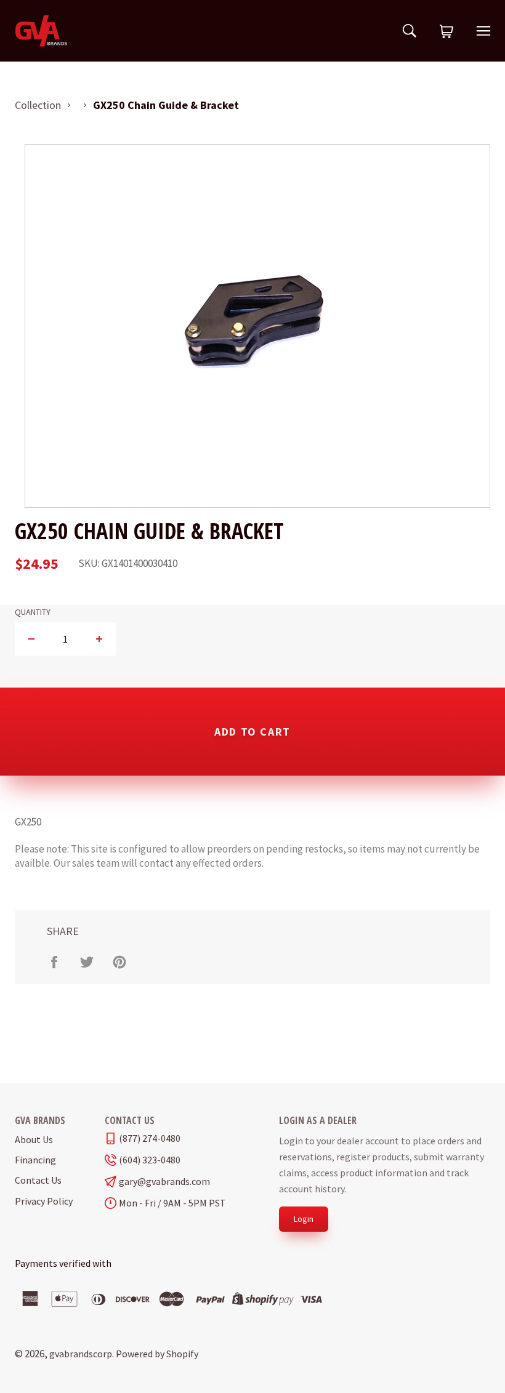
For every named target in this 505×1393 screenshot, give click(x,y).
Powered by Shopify (157, 1353)
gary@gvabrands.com (164, 1181)
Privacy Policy (44, 1201)
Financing (35, 1160)
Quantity (32, 612)
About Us (34, 1139)
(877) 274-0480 (149, 1138)
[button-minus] (32, 639)
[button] (446, 32)
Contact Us (38, 1180)
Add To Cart (252, 732)
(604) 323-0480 (149, 1160)
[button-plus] (99, 639)
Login (303, 1218)
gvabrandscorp (80, 1353)
